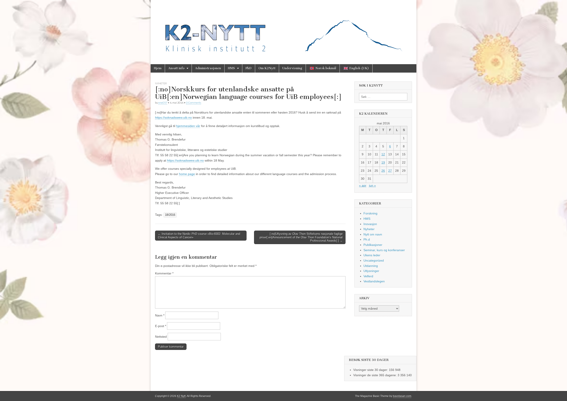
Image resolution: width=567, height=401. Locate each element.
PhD (249, 68)
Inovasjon (370, 224)
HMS (231, 68)
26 (383, 170)
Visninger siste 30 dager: (371, 370)
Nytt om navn (372, 234)
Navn (159, 315)
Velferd (368, 276)
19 (383, 162)
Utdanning (370, 266)
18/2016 (170, 214)
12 (383, 154)
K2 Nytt (181, 396)
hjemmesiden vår (188, 126)
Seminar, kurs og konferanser (384, 250)
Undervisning (292, 68)
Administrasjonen (208, 68)
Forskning (370, 213)
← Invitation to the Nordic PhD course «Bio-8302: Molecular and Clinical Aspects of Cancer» (199, 235)
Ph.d (366, 239)
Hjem (157, 68)
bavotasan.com (402, 396)
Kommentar (164, 273)
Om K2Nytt (267, 68)
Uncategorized (373, 260)
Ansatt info (176, 68)
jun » (372, 185)
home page (187, 174)
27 (390, 170)
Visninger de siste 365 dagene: (375, 375)
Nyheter (161, 83)
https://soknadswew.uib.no (173, 117)
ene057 (162, 102)
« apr (362, 185)
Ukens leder (371, 255)
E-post (160, 326)
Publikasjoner (372, 245)
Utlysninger (371, 271)
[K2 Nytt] (283, 29)
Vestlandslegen (374, 281)
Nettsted (161, 336)
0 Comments (193, 102)
